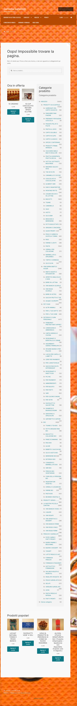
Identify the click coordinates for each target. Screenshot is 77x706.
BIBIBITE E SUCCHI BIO (53, 449)
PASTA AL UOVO (51, 129)
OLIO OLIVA (49, 263)
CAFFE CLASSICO (51, 139)
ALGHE (48, 446)
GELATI (48, 583)
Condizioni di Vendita (9, 23)
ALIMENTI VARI (50, 184)
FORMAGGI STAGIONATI (53, 563)
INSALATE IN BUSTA (52, 577)
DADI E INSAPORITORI (53, 187)
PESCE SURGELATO (52, 580)
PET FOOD (46, 304)
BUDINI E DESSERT (52, 548)
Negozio (36, 17)
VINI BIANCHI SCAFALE (53, 285)
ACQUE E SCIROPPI (52, 301)
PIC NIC (48, 376)
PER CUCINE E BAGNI (53, 396)
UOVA (47, 590)
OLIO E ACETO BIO (52, 452)
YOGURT (48, 551)
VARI (47, 393)
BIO (44, 422)
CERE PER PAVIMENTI (53, 359)
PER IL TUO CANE (51, 314)
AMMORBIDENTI (51, 383)
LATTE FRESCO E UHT (53, 554)
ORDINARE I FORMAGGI (24, 23)
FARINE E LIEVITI (51, 243)
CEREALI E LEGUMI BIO (53, 487)
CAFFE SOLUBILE (51, 132)
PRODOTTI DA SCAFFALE (51, 105)
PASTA (48, 246)
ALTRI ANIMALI (50, 307)
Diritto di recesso (38, 698)
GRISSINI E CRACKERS (53, 227)
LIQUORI (48, 512)
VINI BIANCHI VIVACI (52, 509)
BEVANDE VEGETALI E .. (53, 497)
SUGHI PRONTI (50, 231)
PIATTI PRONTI (50, 598)
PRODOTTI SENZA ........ (51, 500)
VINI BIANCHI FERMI (52, 524)
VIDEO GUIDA (35, 23)
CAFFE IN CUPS (51, 136)
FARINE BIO (49, 490)
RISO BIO (49, 443)
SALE (47, 209)
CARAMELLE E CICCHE (53, 175)
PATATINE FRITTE (51, 190)
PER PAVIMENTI (51, 380)
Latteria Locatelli (15, 9)
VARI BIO (48, 468)
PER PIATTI (49, 390)
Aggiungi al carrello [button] (13, 112)
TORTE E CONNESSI (52, 260)
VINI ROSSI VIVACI (52, 527)
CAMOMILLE (50, 206)
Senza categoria (46, 602)
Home (7, 31)
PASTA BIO (49, 493)
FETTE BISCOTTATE (52, 224)
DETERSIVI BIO (50, 459)
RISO (47, 239)
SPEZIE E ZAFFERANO (53, 142)
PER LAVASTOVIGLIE (52, 363)
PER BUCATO (50, 386)
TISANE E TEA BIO (51, 425)
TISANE (48, 202)
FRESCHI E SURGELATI (50, 534)
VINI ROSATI (50, 515)
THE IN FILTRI (50, 172)
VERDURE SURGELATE (53, 587)
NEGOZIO (44, 101)
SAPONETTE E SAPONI (53, 419)
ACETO (48, 212)
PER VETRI (49, 400)
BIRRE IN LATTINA (52, 282)
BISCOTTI (49, 199)
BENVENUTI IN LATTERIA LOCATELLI (12, 17)
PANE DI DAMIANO (52, 439)
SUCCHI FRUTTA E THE (53, 297)
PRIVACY (46, 17)
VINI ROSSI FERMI (51, 530)
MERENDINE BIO (51, 456)
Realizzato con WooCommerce (20, 693)
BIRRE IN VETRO (51, 294)
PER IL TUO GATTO (52, 311)
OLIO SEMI (49, 215)
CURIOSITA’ (26, 17)
